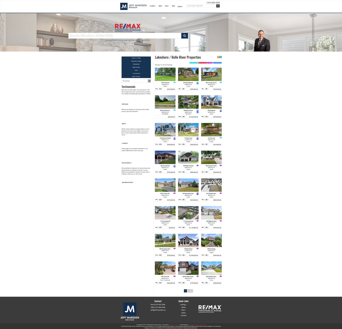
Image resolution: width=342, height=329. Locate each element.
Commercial (136, 73)
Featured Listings (136, 61)
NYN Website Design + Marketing (197, 324)
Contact (180, 6)
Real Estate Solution (174, 324)
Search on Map (136, 58)
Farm (136, 70)
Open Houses (136, 76)
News (173, 6)
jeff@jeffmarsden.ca (158, 310)
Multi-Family (136, 67)
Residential (136, 64)
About (160, 6)
